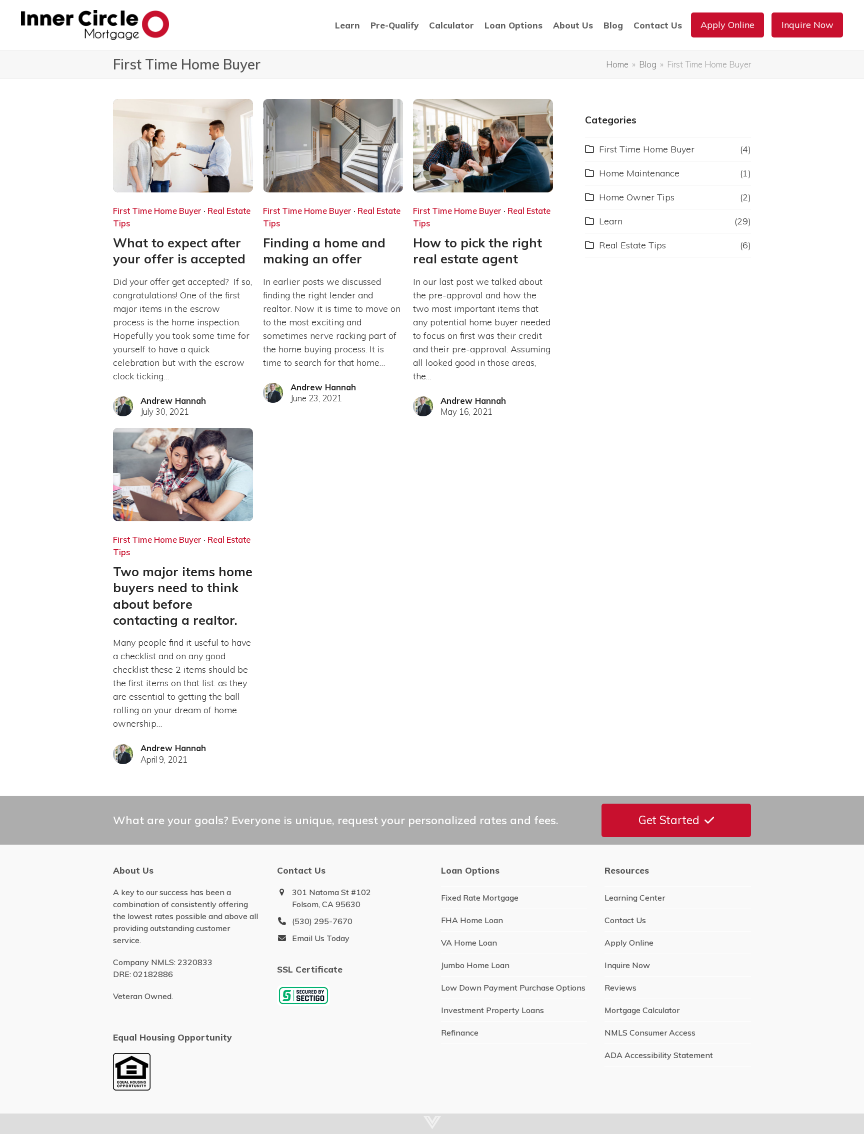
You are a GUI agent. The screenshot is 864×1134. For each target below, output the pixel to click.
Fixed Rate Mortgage (479, 898)
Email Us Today (321, 938)
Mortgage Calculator (642, 1010)
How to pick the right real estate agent (477, 250)
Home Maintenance (639, 173)
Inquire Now (627, 965)
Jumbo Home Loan (475, 965)
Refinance (459, 1033)
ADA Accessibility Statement (658, 1055)
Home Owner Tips (636, 197)
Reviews (620, 988)
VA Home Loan (469, 943)
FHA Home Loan (472, 920)
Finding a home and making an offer (324, 250)
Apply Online (629, 943)
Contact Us (625, 920)
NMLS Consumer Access (650, 1033)
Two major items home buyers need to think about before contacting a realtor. (182, 596)
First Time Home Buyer (157, 210)
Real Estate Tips (632, 245)
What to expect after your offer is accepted (179, 250)
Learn (610, 221)
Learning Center (634, 898)
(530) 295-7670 (322, 921)
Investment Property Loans (492, 1010)
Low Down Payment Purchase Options (513, 988)
